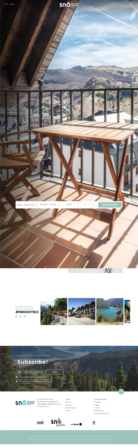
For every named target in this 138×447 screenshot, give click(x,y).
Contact (97, 408)
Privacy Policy (45, 439)
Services (68, 405)
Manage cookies (33, 439)
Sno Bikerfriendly (100, 399)
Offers (67, 411)
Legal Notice (81, 439)
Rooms (68, 402)
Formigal (97, 402)
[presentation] (84, 328)
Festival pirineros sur (101, 413)
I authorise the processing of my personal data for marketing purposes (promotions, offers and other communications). (36, 381)
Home (67, 399)
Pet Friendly (122, 3)
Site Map (103, 439)
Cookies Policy (56, 439)
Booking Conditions (69, 439)
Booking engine (92, 439)
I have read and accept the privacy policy (33, 377)
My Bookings (98, 411)
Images (96, 405)
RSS (108, 439)
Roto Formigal (70, 408)
